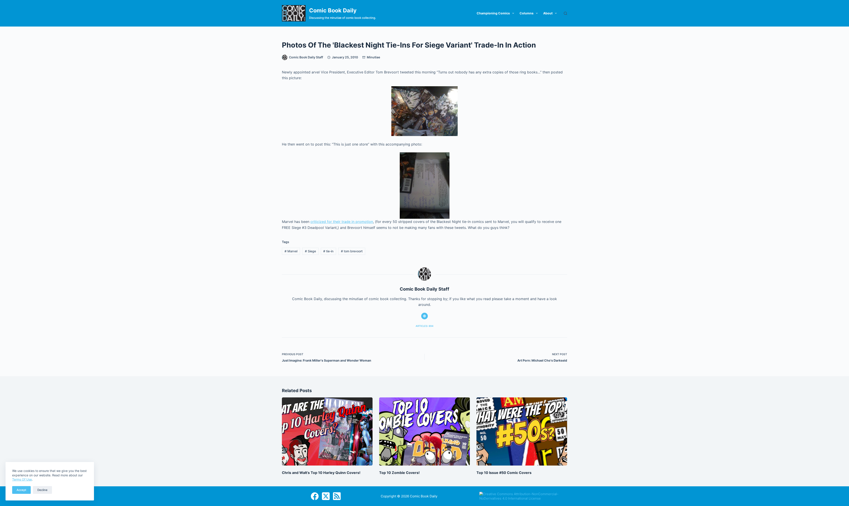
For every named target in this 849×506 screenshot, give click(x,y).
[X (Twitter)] (326, 496)
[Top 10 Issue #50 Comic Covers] (521, 431)
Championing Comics (493, 13)
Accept (21, 490)
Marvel (291, 251)
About (548, 13)
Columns (526, 13)
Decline (42, 490)
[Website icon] (424, 316)
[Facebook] (315, 496)
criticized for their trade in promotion (341, 221)
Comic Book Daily (333, 10)
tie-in (328, 251)
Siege (310, 251)
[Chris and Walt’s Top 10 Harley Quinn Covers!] (327, 431)
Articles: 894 (424, 326)
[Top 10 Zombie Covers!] (424, 431)
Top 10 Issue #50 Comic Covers (504, 472)
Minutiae (373, 57)
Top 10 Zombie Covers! (399, 472)
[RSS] (337, 496)
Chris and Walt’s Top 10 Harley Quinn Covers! (321, 472)
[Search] (565, 13)
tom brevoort (352, 251)
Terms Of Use (22, 479)
